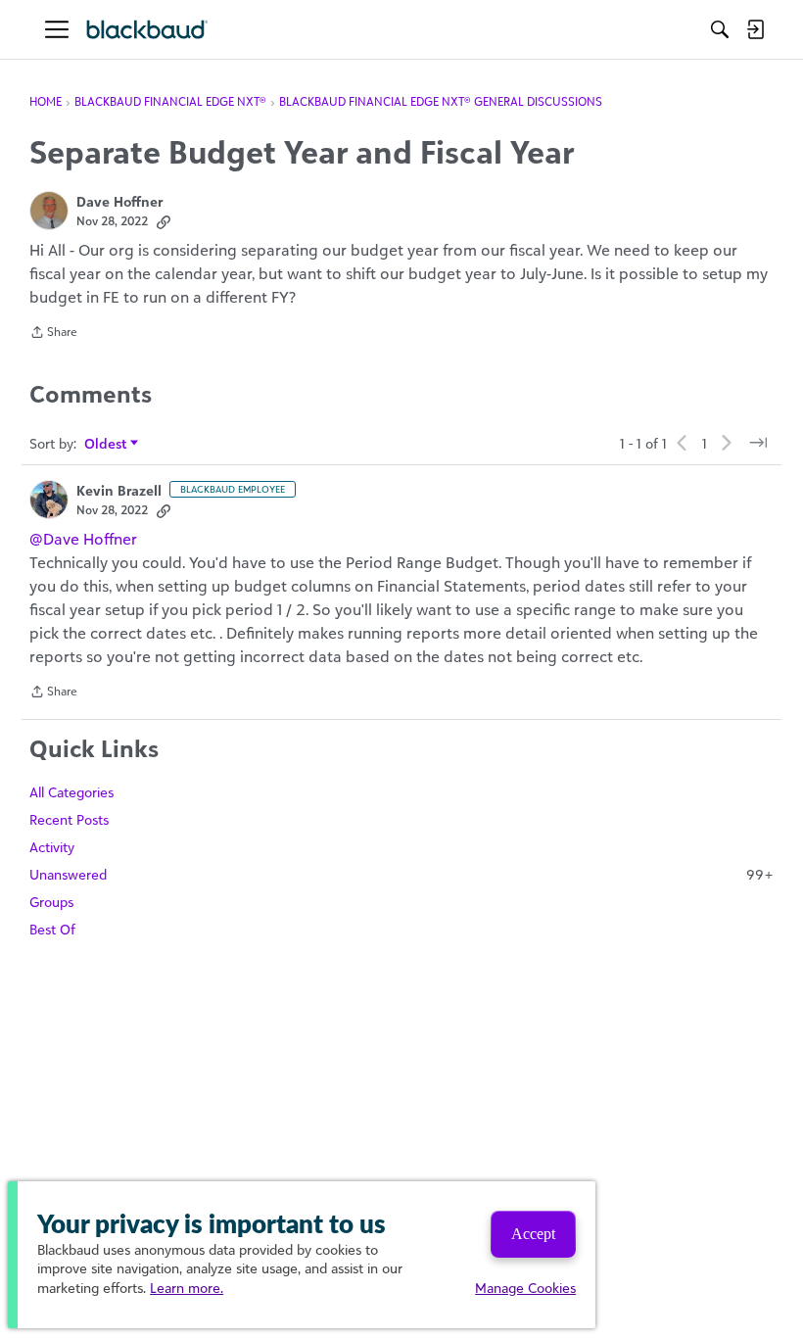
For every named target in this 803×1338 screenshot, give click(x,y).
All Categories (71, 792)
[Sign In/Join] (755, 29)
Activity (51, 846)
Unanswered (401, 874)
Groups (51, 901)
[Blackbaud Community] (147, 30)
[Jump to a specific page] (758, 442)
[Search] (719, 29)
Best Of (52, 929)
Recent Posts (69, 819)
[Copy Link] (163, 221)
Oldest (106, 444)
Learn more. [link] (186, 1287)
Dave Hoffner (119, 201)
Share (53, 334)
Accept (533, 1233)
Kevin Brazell (119, 490)
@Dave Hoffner (83, 539)
